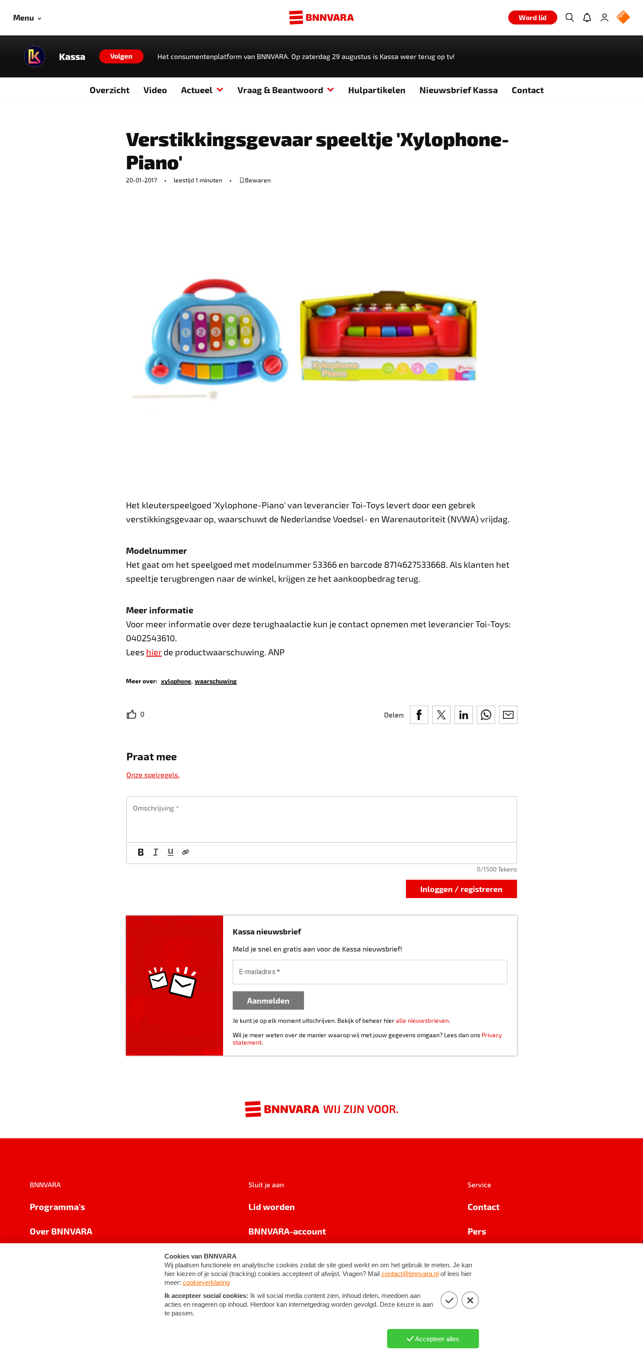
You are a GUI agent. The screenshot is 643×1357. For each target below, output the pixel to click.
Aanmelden (268, 1000)
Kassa (72, 56)
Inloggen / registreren (461, 888)
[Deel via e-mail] (508, 715)
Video (155, 89)
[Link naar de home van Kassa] (34, 56)
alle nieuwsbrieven (422, 1020)
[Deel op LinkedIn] (463, 715)
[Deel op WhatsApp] (486, 715)
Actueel (197, 89)
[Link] (185, 853)
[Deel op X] (441, 715)
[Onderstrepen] (171, 853)
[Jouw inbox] (587, 17)
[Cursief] (156, 853)
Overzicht (109, 89)
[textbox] (322, 819)
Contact (528, 89)
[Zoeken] (569, 17)
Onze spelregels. (153, 774)
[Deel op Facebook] (419, 715)
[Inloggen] (604, 17)
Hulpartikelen (376, 89)
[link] (176, 680)
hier (154, 652)
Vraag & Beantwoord (280, 89)
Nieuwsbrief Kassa (458, 89)
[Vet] (141, 853)
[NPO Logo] (623, 17)
